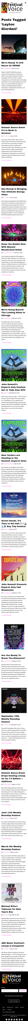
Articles (16, 1007)
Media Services (10, 1007)
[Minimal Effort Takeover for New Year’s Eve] (11, 893)
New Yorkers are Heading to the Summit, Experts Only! (13, 458)
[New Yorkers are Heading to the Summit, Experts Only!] (14, 435)
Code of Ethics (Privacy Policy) (8, 1012)
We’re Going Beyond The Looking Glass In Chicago (13, 312)
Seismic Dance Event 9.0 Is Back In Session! (13, 130)
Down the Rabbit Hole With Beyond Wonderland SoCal (13, 247)
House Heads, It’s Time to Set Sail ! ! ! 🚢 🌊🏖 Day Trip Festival (14, 523)
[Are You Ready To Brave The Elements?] (14, 636)
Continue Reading (6, 92)
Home (3, 1007)
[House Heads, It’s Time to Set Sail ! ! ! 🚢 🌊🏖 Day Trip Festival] (14, 505)
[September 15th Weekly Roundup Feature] (14, 700)
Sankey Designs (14, 1001)
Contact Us (9, 1009)
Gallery (3, 1009)
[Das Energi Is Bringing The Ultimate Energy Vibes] (14, 176)
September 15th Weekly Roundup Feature (10, 719)
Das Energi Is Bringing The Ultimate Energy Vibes (14, 192)
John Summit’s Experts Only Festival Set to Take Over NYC (13, 387)
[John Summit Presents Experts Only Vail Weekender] (14, 568)
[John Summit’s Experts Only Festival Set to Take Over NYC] (14, 365)
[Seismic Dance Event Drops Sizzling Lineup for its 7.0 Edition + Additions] (11, 759)
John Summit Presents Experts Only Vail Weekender (14, 587)
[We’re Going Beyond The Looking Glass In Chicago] (14, 294)
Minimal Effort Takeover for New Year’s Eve (11, 909)
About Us (22, 1007)
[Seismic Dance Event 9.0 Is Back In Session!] (14, 111)
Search (3, 987)
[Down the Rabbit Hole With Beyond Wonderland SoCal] (14, 232)
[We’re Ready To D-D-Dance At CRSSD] (14, 47)
